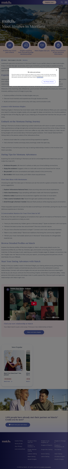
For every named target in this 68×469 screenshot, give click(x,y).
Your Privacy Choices (49, 81)
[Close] (56, 70)
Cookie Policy (40, 77)
